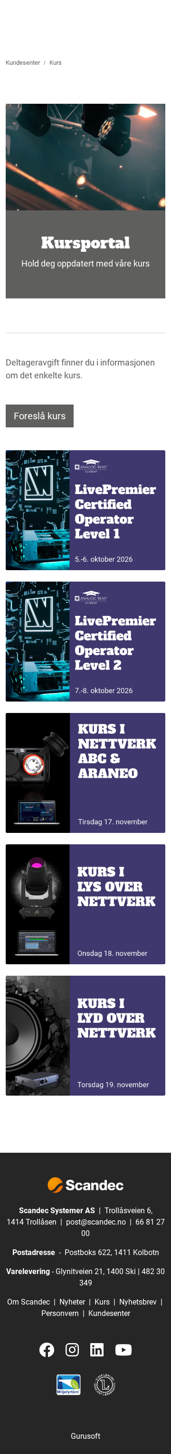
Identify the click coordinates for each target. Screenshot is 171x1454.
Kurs (102, 1301)
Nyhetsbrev (138, 1301)
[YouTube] (123, 1350)
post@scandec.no (96, 1222)
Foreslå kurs (40, 416)
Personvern (60, 1313)
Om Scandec (28, 1301)
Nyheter (72, 1301)
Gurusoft (85, 1436)
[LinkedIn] (97, 1350)
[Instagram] (72, 1350)
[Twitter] (46, 1350)
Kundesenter (109, 1313)
